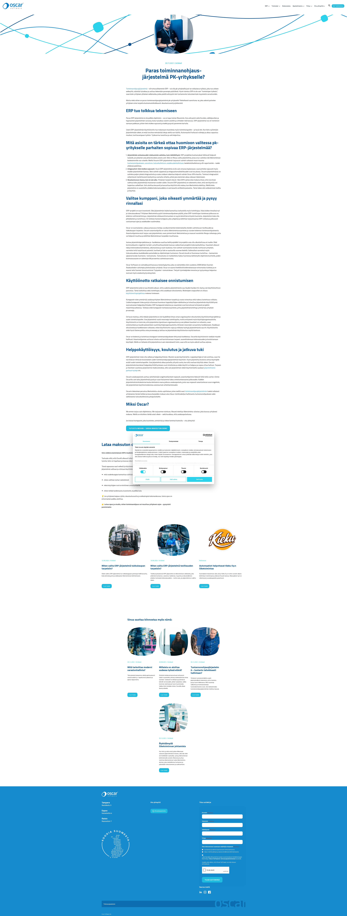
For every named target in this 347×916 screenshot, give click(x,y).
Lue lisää (106, 586)
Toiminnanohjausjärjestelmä (136, 88)
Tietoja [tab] (200, 441)
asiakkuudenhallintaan (175, 163)
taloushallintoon (159, 163)
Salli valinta (173, 479)
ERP (266, 6)
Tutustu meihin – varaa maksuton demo (148, 428)
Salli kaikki (199, 479)
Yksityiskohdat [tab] (173, 441)
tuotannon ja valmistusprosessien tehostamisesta (219, 850)
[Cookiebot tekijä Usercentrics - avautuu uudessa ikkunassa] (204, 435)
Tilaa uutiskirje (212, 879)
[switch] (163, 471)
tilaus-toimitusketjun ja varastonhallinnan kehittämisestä (221, 852)
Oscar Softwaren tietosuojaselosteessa (222, 859)
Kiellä (147, 479)
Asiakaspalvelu (160, 811)
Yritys (308, 6)
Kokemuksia (286, 6)
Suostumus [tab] (146, 441)
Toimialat (275, 6)
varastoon (149, 163)
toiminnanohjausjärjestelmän (196, 391)
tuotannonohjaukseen (135, 163)
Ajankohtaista (298, 6)
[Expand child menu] (269, 6)
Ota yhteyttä (318, 6)
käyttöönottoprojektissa (135, 293)
